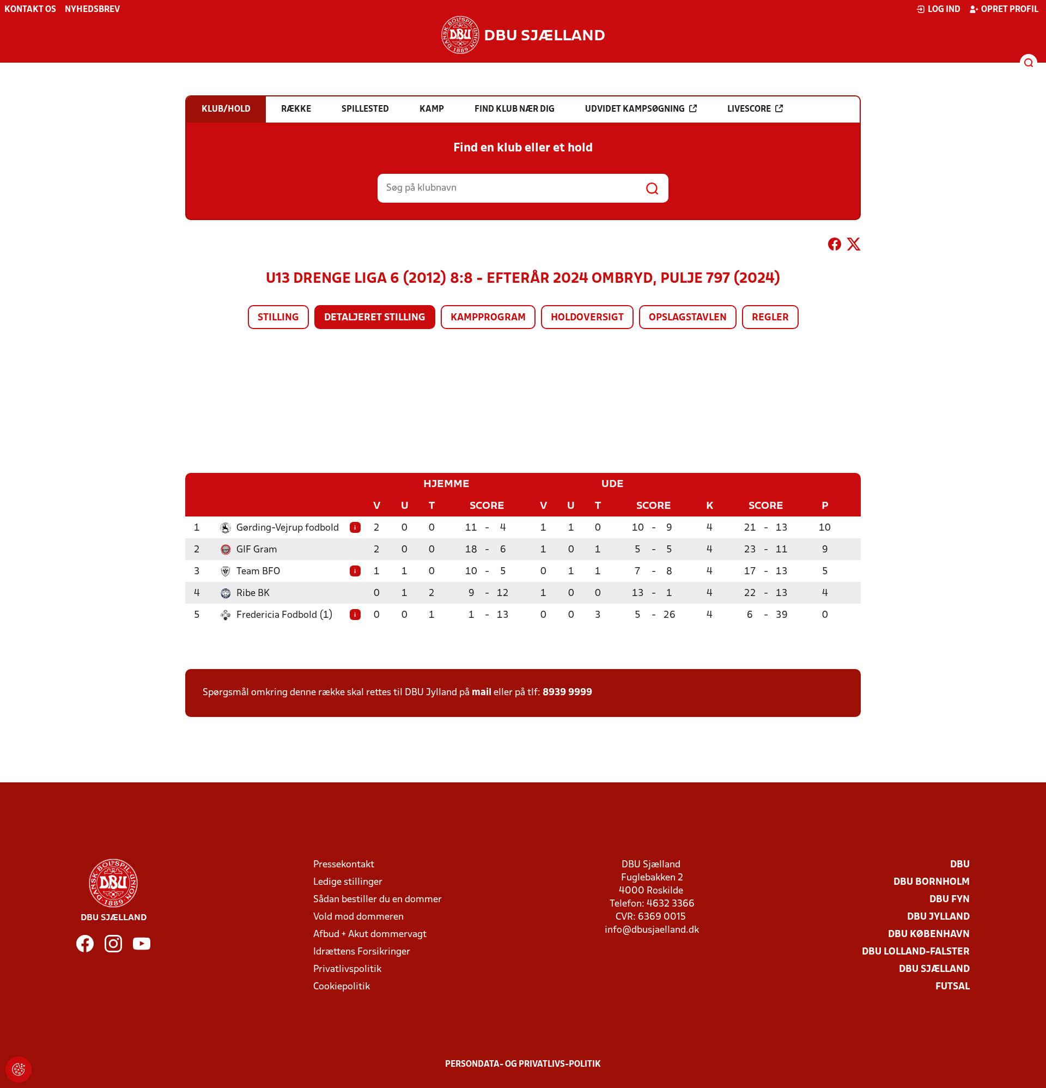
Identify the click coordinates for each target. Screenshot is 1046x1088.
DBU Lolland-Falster (916, 952)
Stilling (278, 318)
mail (481, 692)
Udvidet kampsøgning (635, 109)
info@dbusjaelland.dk (652, 930)
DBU (960, 865)
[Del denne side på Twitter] (854, 246)
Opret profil (1009, 10)
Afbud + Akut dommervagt (370, 934)
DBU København (929, 934)
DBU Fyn (949, 899)
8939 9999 (567, 692)
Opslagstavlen (688, 318)
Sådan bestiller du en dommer (377, 899)
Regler (770, 318)
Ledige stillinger (347, 882)
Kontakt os (30, 10)
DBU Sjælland (934, 969)
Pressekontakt (343, 865)
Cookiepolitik (341, 987)
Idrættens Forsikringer (361, 952)
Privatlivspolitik (347, 969)
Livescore (749, 109)
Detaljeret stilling (374, 318)
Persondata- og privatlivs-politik (523, 1064)
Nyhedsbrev (92, 10)
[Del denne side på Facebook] (834, 246)
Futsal (952, 987)
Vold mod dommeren (358, 917)
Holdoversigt (587, 318)
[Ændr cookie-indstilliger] (18, 1069)
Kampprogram (488, 318)
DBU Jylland (938, 917)
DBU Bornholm (931, 882)
